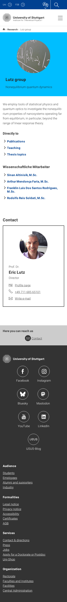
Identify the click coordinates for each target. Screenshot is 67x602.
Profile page (23, 285)
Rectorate (9, 576)
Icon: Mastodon (43, 394)
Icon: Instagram (44, 371)
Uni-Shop (9, 559)
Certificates (10, 518)
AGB (6, 523)
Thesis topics (16, 154)
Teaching (13, 148)
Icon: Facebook (22, 371)
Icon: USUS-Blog (33, 439)
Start (4, 29)
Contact (37, 338)
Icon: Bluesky (22, 394)
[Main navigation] (60, 18)
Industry (8, 487)
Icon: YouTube (23, 416)
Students (9, 473)
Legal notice (11, 504)
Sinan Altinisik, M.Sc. (22, 175)
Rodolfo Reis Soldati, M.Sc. (26, 198)
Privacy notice (12, 509)
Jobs (6, 549)
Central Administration (17, 590)
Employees (10, 478)
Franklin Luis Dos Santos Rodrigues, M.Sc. (32, 189)
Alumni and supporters (18, 482)
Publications (16, 141)
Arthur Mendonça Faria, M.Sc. (28, 181)
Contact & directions (16, 540)
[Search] (56, 5)
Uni (4, 4)
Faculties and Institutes (18, 581)
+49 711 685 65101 (28, 292)
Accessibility (11, 514)
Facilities (9, 586)
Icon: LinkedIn (43, 416)
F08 (17, 4)
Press (6, 545)
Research (12, 29)
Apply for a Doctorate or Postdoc (24, 554)
